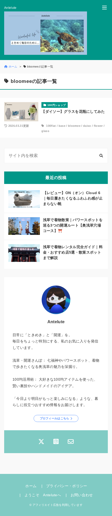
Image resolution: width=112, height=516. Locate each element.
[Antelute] (45, 33)
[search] (101, 155)
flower (98, 125)
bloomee (74, 125)
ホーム (30, 486)
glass (45, 131)
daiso (87, 125)
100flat (51, 125)
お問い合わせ (82, 495)
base (62, 125)
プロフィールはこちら (54, 418)
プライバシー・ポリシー (66, 486)
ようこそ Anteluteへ (42, 495)
